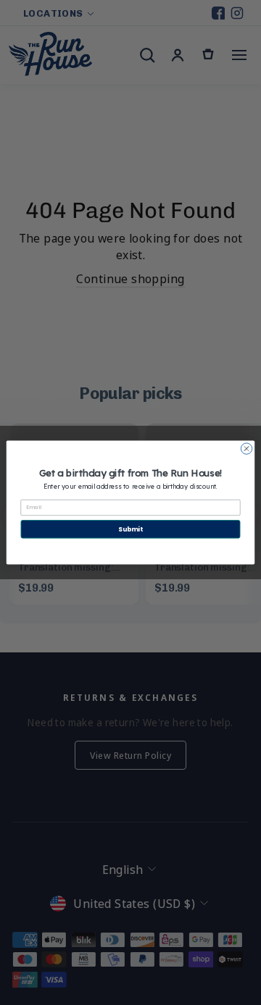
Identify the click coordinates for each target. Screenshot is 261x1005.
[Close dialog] (246, 448)
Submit (130, 529)
